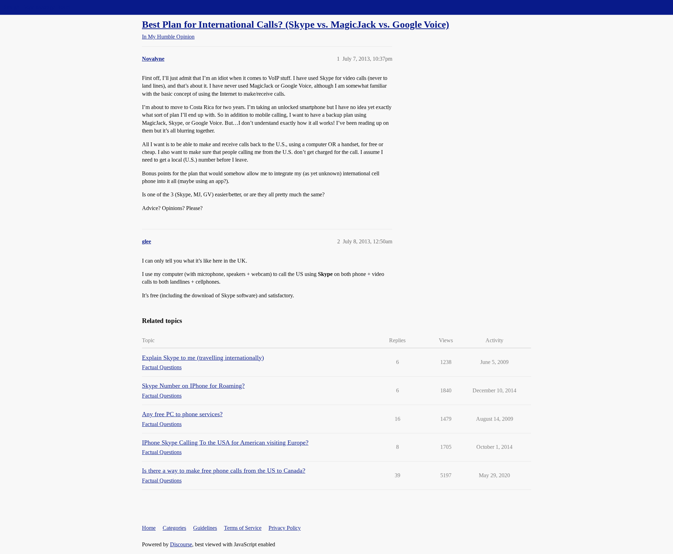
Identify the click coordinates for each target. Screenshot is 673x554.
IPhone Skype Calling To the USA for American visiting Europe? (225, 442)
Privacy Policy (284, 528)
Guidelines (205, 528)
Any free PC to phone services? (182, 414)
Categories (174, 528)
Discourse (181, 544)
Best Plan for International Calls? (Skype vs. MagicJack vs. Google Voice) (295, 24)
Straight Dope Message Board (37, 7)
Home (149, 528)
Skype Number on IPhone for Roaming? (193, 385)
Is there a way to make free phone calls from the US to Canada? (223, 470)
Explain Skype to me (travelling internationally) (203, 357)
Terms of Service (242, 528)
